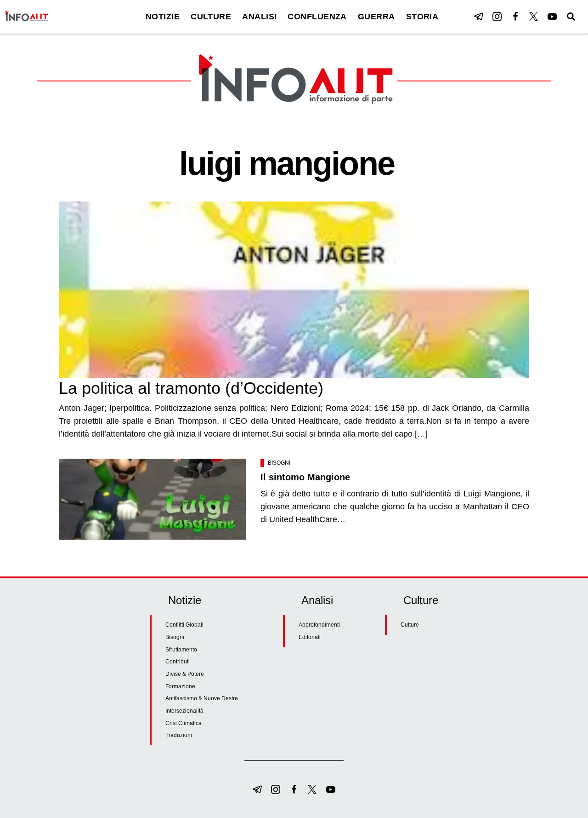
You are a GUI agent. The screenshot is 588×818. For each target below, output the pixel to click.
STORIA (422, 16)
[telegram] (478, 16)
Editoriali (310, 637)
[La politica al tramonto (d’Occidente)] (294, 290)
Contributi (177, 661)
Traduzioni (178, 735)
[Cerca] (571, 16)
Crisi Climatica (183, 723)
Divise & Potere (184, 674)
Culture (410, 625)
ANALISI (259, 16)
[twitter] (534, 16)
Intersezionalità (184, 711)
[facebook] (515, 16)
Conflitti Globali (184, 625)
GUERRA (376, 16)
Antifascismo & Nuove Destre (201, 698)
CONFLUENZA (317, 16)
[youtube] (552, 16)
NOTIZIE (163, 16)
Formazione (180, 686)
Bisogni (279, 463)
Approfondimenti (319, 625)
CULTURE (211, 16)
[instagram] (497, 16)
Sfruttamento (181, 649)
